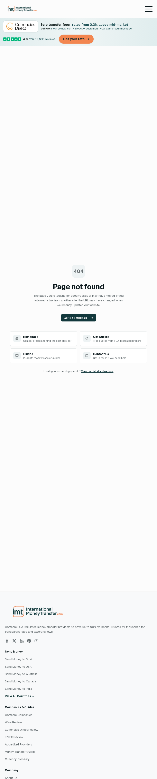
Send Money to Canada (20, 681)
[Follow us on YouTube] (36, 641)
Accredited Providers (18, 744)
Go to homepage (75, 318)
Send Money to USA (18, 667)
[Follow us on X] (14, 641)
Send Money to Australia (21, 674)
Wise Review (13, 722)
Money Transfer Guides (20, 752)
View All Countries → (20, 696)
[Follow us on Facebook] (7, 641)
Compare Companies (19, 715)
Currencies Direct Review (21, 730)
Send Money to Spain (19, 659)
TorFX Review (14, 737)
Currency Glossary (17, 759)
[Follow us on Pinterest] (29, 641)
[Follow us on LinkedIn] (22, 641)
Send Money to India (18, 689)
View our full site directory (97, 371)
